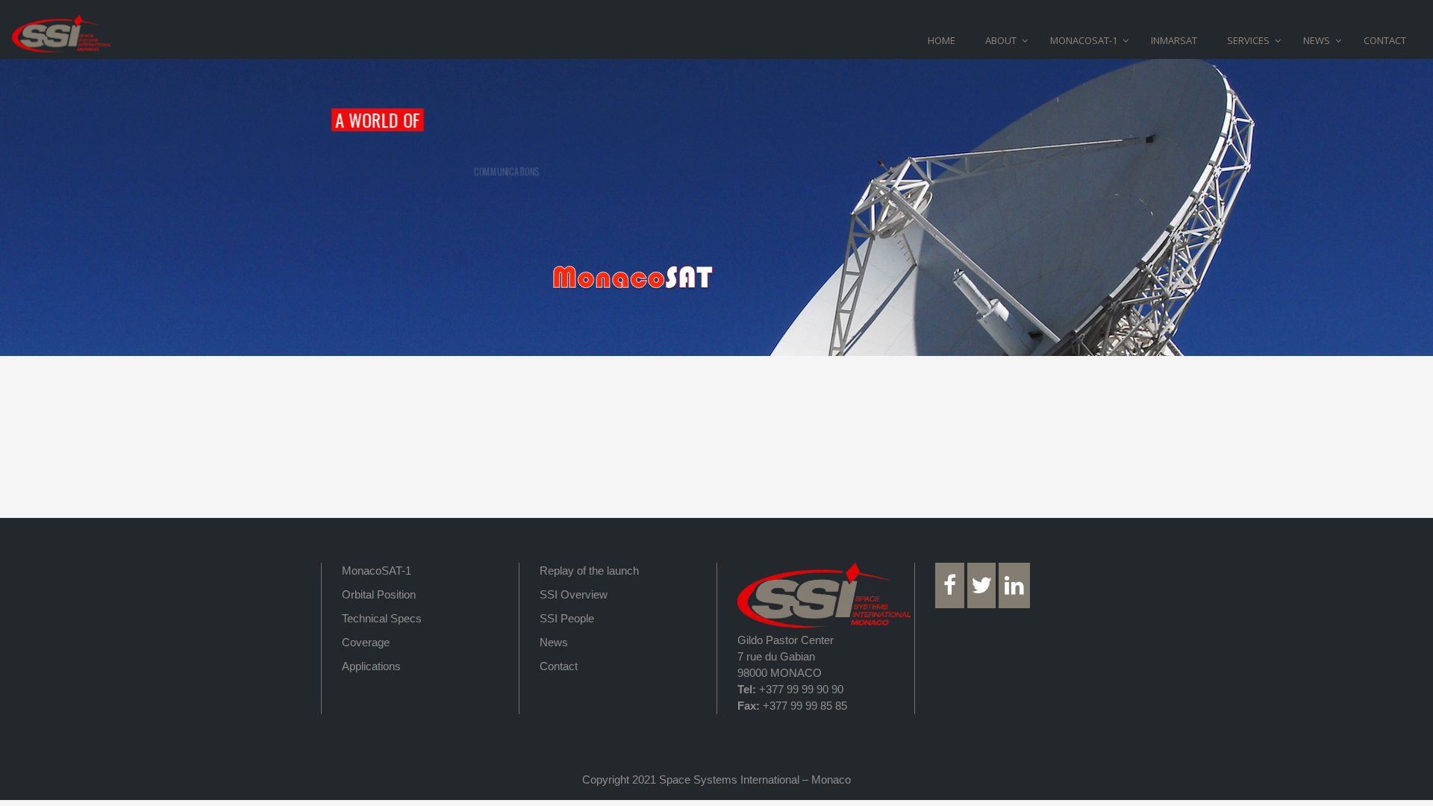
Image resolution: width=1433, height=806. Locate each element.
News (554, 642)
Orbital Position (379, 594)
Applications (371, 666)
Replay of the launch (589, 570)
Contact (559, 666)
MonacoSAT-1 (376, 570)
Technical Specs (382, 618)
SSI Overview (574, 594)
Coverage (366, 642)
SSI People (567, 618)
